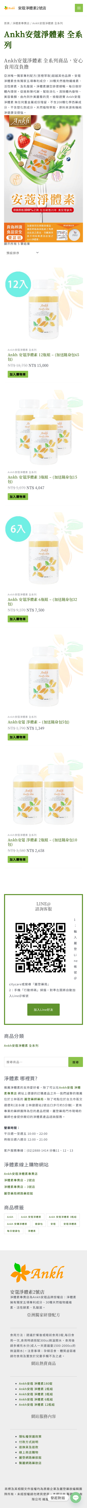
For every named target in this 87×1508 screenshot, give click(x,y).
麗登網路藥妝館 (30, 1457)
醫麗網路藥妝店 (30, 1463)
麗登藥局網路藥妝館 (18, 1193)
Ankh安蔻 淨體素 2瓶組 (36, 1389)
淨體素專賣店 (21, 23)
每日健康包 (13, 1230)
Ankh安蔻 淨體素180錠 (36, 1383)
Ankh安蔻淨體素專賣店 (21, 1173)
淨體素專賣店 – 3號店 (19, 1186)
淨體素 (32, 1230)
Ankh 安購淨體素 (17, 1223)
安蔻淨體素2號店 (32, 7)
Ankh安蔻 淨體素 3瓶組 (36, 1394)
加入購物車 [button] (18, 374)
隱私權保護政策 (30, 1436)
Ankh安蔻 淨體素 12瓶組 (37, 1404)
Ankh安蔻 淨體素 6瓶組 (36, 1399)
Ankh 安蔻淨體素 (31, 1216)
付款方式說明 (28, 1442)
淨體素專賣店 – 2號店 (19, 1180)
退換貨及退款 (28, 1447)
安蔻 (53, 1223)
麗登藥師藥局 (33, 1099)
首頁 (7, 23)
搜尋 (75, 1062)
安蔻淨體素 (70, 1223)
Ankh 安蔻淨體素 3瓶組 (63, 1216)
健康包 (39, 1223)
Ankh (10, 1216)
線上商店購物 (28, 1452)
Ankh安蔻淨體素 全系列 (21, 1045)
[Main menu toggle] (79, 8)
